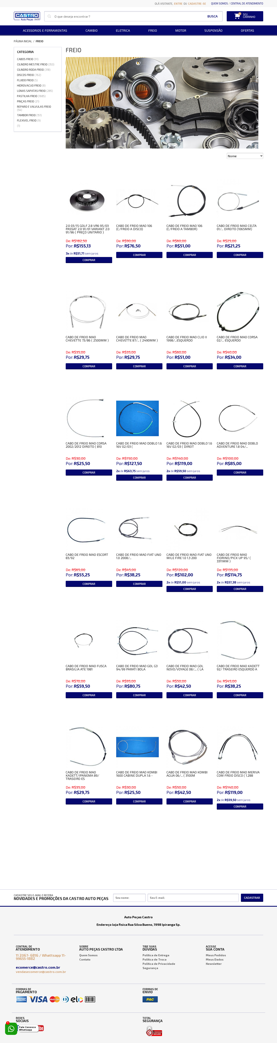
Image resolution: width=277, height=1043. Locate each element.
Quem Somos (219, 3)
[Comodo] (154, 1027)
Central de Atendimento (247, 3)
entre (178, 3)
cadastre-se (197, 3)
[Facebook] (17, 1028)
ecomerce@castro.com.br (38, 967)
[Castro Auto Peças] (27, 16)
